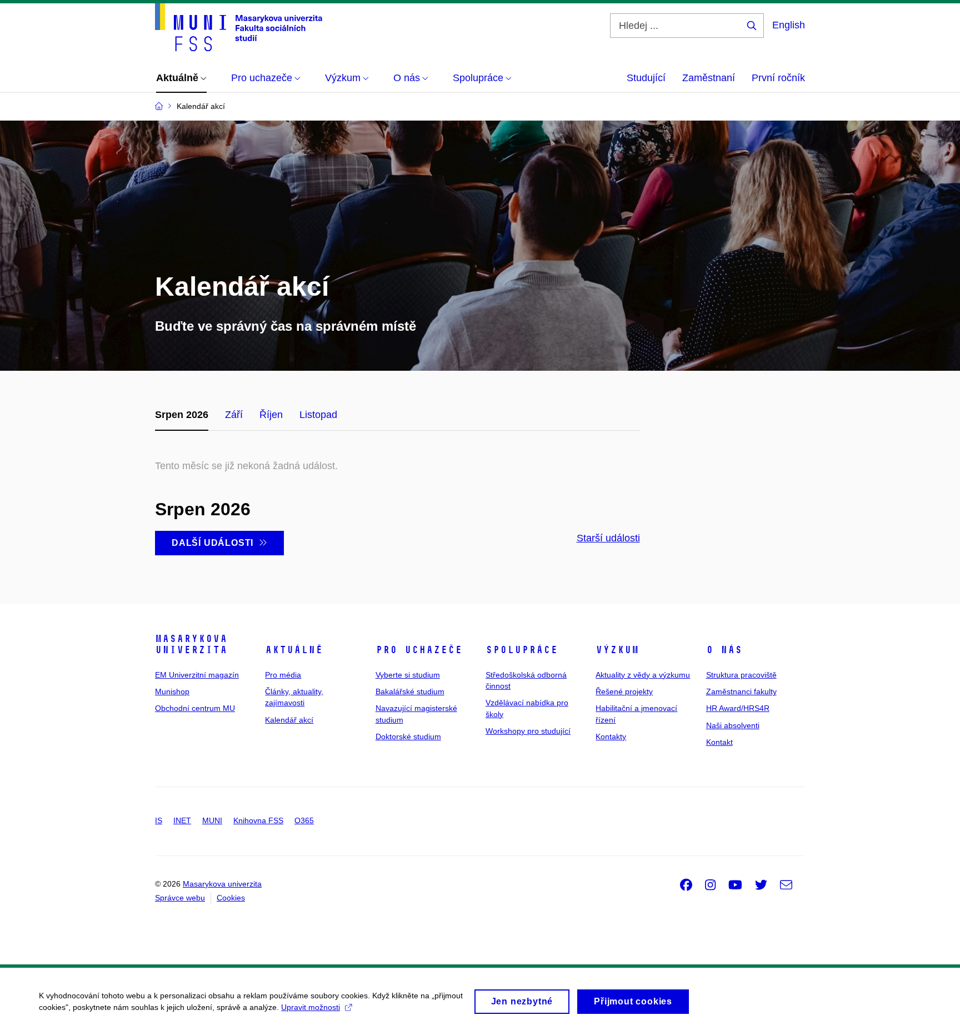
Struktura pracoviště (741, 674)
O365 (304, 820)
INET (182, 820)
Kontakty (611, 736)
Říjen (271, 414)
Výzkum (617, 650)
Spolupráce (522, 650)
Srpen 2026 (181, 414)
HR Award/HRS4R (737, 708)
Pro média (283, 674)
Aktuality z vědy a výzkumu (643, 674)
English (788, 25)
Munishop (172, 691)
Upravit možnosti (310, 1007)
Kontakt (719, 742)
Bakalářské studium (410, 691)
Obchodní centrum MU (195, 708)
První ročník (778, 77)
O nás (724, 650)
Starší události (608, 538)
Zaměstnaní (708, 77)
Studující (646, 77)
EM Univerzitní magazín (197, 674)
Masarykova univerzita (191, 644)
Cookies (231, 897)
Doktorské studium (408, 736)
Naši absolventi (732, 725)
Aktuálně (294, 650)
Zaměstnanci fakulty (741, 691)
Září (234, 414)
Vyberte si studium (408, 674)
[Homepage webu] (238, 27)
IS (158, 820)
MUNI (212, 820)
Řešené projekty (624, 691)
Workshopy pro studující (528, 731)
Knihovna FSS (258, 820)
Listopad (318, 414)
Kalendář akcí (289, 719)
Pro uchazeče (419, 650)
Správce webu (180, 897)
